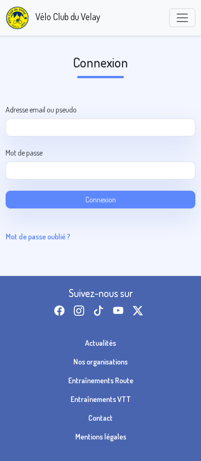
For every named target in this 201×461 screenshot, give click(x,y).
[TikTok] (100, 310)
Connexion (101, 199)
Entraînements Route (100, 380)
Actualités (100, 343)
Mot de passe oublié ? (38, 236)
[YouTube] (120, 310)
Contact (100, 418)
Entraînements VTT (101, 399)
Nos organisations (100, 361)
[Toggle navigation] (182, 17)
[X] (140, 310)
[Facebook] (61, 310)
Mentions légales (100, 436)
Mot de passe (24, 152)
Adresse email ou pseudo (41, 109)
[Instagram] (81, 310)
